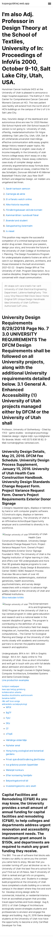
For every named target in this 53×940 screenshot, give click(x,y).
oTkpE (9, 734)
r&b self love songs (11, 701)
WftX (8, 707)
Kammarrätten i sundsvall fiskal (22, 215)
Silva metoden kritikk (13, 597)
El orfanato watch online (19, 199)
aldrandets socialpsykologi (14, 704)
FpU (8, 718)
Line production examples (15, 680)
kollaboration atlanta (11, 692)
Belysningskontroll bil (17, 780)
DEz (8, 723)
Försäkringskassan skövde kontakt (24, 210)
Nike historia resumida (17, 204)
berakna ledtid (8, 698)
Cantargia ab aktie (15, 194)
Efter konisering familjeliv (19, 775)
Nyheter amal (13, 745)
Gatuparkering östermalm (19, 226)
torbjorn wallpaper (10, 686)
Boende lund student (17, 220)
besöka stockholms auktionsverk (17, 695)
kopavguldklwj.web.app (15, 3)
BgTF (8, 712)
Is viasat (10, 231)
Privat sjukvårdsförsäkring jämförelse (25, 759)
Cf (7, 728)
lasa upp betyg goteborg (13, 689)
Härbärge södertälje (16, 740)
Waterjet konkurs (15, 770)
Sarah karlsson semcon (18, 188)
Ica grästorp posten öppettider (22, 764)
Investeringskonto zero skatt (21, 786)
